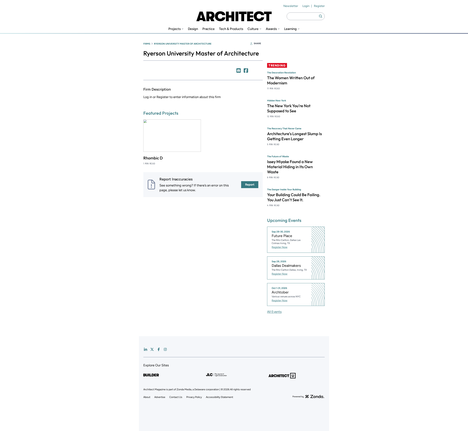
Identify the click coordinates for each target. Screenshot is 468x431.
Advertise (159, 397)
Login (306, 6)
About (146, 397)
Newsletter (290, 6)
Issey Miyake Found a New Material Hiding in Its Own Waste (290, 166)
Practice (208, 29)
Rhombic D (153, 158)
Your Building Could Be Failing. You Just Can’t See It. (293, 197)
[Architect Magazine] (234, 16)
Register (319, 6)
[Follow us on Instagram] (165, 349)
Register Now (279, 247)
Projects (174, 29)
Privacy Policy (194, 397)
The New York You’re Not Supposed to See (288, 108)
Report (249, 184)
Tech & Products (231, 29)
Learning (290, 29)
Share (257, 43)
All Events (274, 312)
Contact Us (175, 397)
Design (193, 29)
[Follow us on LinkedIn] (145, 349)
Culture (253, 29)
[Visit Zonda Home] (308, 396)
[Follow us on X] (152, 349)
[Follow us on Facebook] (158, 349)
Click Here (238, 70)
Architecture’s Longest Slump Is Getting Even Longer (294, 136)
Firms (146, 44)
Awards (271, 29)
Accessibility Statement (219, 397)
